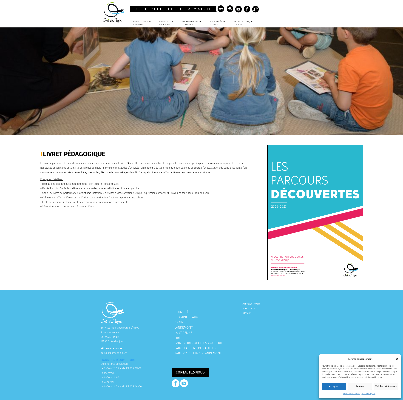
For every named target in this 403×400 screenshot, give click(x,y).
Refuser (360, 386)
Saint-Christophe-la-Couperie (198, 343)
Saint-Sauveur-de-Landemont (197, 353)
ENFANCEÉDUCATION (164, 23)
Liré (177, 338)
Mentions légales (368, 394)
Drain (178, 322)
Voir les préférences (386, 386)
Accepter (334, 386)
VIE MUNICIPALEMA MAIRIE (140, 23)
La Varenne (183, 333)
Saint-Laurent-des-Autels (195, 348)
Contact (246, 313)
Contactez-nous (190, 372)
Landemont (183, 327)
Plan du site (248, 308)
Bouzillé (181, 312)
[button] (396, 359)
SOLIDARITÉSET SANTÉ (216, 23)
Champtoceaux (186, 317)
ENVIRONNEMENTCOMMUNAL (190, 23)
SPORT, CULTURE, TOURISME (241, 23)
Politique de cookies (351, 394)
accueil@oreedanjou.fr (114, 352)
